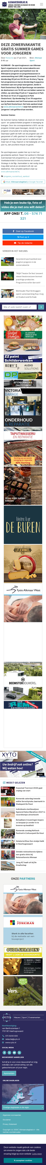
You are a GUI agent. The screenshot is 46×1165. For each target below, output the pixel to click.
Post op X (24, 237)
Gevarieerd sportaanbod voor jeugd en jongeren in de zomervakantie (28, 262)
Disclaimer (7, 1120)
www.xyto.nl (10, 1042)
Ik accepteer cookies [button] (23, 1160)
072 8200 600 (11, 1036)
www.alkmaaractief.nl (13, 107)
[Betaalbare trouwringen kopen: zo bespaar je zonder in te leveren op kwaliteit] (8, 823)
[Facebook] (4, 1052)
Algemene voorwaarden (12, 1115)
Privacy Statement (10, 1124)
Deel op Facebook (25, 231)
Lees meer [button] (37, 1154)
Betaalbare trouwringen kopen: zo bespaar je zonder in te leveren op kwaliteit (30, 822)
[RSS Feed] (19, 1052)
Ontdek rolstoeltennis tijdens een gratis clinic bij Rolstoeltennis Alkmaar (29, 854)
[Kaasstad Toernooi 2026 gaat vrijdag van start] (8, 791)
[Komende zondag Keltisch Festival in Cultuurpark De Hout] (8, 834)
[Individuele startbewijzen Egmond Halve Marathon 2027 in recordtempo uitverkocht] (8, 812)
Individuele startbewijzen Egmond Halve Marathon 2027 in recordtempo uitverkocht (30, 812)
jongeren (7, 176)
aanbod (26, 176)
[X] (9, 1052)
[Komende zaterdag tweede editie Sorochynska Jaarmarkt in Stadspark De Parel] (8, 802)
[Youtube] (14, 1052)
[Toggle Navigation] (41, 4)
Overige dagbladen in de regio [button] (16, 1107)
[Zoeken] (41, 307)
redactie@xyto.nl (12, 1039)
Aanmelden (9, 1073)
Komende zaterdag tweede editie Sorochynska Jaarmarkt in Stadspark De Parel (30, 801)
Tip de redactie (25, 243)
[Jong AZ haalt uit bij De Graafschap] (8, 865)
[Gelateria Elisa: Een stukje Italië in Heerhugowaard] (8, 844)
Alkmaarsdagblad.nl (18, 2)
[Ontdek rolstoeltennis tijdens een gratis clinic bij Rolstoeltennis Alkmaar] (8, 855)
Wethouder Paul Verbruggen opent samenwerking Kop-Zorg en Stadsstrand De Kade (30, 294)
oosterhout (17, 176)
